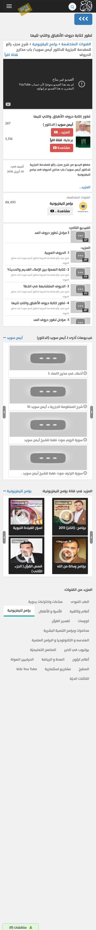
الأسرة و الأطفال (50, 611)
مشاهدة (63, 148)
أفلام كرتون (80, 659)
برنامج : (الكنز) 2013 (71, 516)
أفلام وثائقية (79, 611)
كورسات (83, 621)
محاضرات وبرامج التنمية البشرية (66, 630)
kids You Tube (26, 669)
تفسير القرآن (61, 621)
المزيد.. (85, 187)
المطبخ (84, 669)
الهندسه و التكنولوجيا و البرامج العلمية (60, 640)
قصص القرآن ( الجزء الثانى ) (27, 556)
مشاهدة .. (62, 211)
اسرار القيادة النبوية (27, 516)
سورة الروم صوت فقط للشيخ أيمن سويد (53, 440)
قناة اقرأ (11, 55)
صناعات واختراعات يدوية (45, 602)
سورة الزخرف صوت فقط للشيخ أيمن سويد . (52, 473)
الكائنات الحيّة (79, 679)
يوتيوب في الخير (76, 650)
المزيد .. (64, 132)
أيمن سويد (65, 124)
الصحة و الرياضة (53, 659)
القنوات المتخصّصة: (78, 197)
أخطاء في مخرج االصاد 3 (65, 373)
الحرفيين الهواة (22, 659)
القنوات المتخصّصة (76, 44)
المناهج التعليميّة (43, 650)
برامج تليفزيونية (44, 44)
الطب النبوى (80, 602)
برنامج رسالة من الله (71, 554)
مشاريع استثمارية (58, 669)
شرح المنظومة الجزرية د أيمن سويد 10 (55, 407)
